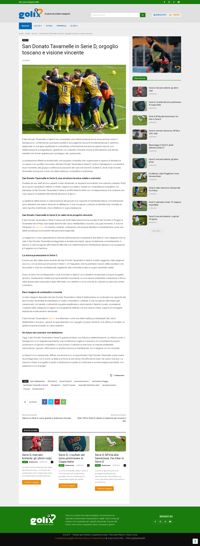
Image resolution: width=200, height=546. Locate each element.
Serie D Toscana (69, 385)
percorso (40, 227)
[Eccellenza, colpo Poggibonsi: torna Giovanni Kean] (140, 177)
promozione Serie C (81, 381)
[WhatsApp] (63, 402)
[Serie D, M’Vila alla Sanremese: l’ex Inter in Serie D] (110, 443)
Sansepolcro (55, 385)
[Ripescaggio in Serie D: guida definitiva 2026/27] (140, 149)
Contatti (59, 538)
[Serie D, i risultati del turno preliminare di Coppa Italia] (74, 443)
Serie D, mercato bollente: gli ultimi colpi (37, 456)
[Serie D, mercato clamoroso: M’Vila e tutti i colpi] (140, 134)
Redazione (120, 375)
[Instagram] (160, 521)
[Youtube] (170, 521)
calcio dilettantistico (37, 381)
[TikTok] (165, 521)
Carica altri (156, 231)
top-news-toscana (109, 385)
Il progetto (69, 538)
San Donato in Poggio (100, 381)
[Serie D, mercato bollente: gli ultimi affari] (140, 163)
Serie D (34, 33)
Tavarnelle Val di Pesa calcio (89, 385)
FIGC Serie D (52, 381)
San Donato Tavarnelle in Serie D (35, 385)
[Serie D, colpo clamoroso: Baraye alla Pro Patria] (140, 192)
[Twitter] (51, 402)
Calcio (27, 33)
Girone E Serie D (66, 381)
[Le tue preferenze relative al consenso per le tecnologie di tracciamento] (195, 541)
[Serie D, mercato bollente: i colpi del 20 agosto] (140, 220)
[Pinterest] (57, 402)
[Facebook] (44, 402)
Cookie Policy (97, 538)
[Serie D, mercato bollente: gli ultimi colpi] (37, 443)
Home (21, 33)
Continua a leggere (31, 482)
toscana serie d (38, 389)
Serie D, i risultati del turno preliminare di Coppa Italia (72, 458)
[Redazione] (111, 375)
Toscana (26, 389)
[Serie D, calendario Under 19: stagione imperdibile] (140, 206)
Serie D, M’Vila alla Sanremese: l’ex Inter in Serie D (109, 458)
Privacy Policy (82, 538)
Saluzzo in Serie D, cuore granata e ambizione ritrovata (46, 418)
